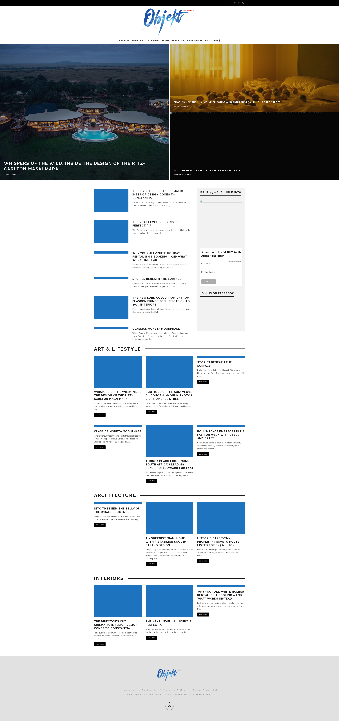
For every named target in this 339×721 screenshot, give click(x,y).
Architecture (129, 40)
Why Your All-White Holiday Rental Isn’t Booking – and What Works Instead (159, 257)
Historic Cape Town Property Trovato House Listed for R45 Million (218, 542)
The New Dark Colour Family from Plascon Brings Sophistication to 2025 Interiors (161, 301)
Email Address (208, 272)
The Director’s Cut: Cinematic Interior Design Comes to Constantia (157, 194)
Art (142, 40)
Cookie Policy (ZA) (205, 690)
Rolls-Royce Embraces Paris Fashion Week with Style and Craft (221, 435)
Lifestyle (177, 40)
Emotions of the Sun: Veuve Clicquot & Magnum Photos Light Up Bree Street (169, 395)
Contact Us (149, 690)
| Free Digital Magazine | (203, 40)
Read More (100, 414)
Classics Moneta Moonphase (156, 328)
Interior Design (158, 40)
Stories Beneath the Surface (156, 278)
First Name (206, 263)
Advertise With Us (175, 690)
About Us (130, 690)
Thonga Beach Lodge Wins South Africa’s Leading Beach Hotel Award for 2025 (169, 464)
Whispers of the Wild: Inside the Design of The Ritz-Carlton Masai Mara (118, 395)
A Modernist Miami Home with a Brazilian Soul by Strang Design (166, 542)
